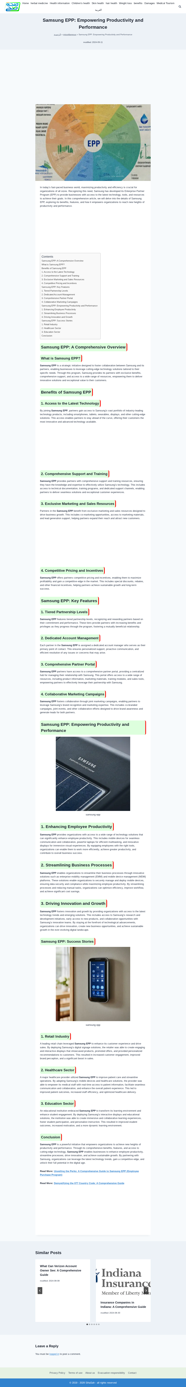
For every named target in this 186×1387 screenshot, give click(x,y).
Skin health (98, 3)
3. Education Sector (51, 332)
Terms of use (75, 1372)
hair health (111, 3)
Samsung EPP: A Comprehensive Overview (62, 260)
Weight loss (125, 3)
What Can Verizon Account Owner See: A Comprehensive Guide (60, 1270)
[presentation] (123, 1277)
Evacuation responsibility (111, 1372)
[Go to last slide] (40, 1290)
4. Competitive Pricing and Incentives (59, 283)
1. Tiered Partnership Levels (55, 290)
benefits (138, 3)
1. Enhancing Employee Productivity (59, 309)
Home (25, 3)
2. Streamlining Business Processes (59, 313)
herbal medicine (39, 3)
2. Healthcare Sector (51, 328)
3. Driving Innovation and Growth (57, 317)
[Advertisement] (93, 81)
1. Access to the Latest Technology (58, 272)
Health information (60, 3)
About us (90, 1372)
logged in (54, 1354)
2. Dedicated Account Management (58, 294)
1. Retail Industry (50, 324)
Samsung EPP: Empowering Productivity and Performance (70, 305)
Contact (132, 1372)
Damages (149, 3)
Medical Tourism (165, 3)
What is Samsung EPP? (53, 264)
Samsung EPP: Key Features (56, 287)
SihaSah (90, 1382)
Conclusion (47, 335)
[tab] (87, 1324)
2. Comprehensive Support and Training (60, 275)
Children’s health (81, 3)
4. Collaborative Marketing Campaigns (60, 302)
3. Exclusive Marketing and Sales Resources (63, 279)
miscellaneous (69, 34)
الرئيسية (57, 34)
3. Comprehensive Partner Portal (57, 298)
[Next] (146, 1290)
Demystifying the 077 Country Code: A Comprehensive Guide (89, 1183)
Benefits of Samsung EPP (54, 268)
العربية (98, 10)
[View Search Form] (180, 6)
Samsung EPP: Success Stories (57, 320)
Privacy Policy (57, 1372)
